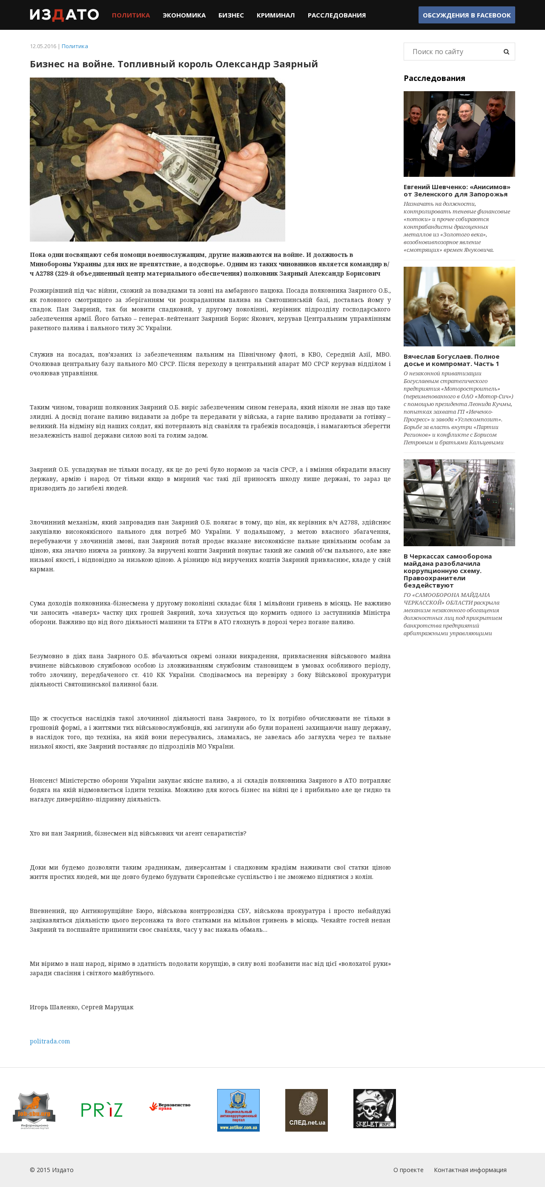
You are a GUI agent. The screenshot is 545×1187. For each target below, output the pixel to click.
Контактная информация (470, 1170)
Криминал (276, 15)
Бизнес (231, 15)
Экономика (184, 15)
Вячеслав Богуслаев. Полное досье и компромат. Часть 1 (451, 360)
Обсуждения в (467, 15)
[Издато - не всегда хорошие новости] (64, 15)
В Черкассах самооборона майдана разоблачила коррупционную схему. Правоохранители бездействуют (448, 570)
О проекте (408, 1170)
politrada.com (50, 1041)
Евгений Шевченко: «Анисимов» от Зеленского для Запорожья (457, 190)
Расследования (337, 15)
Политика (131, 15)
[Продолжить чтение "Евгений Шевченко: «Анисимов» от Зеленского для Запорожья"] (460, 134)
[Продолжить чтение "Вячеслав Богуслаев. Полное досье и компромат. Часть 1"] (460, 306)
